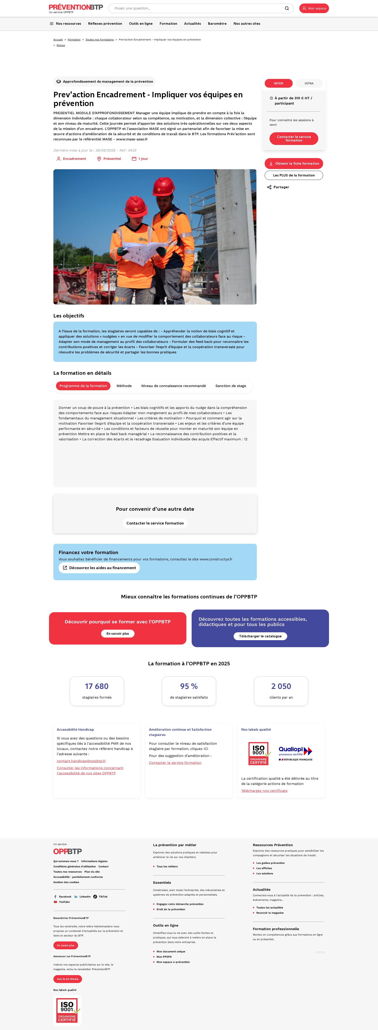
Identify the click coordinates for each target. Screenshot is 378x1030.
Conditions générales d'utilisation (74, 866)
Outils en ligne (165, 925)
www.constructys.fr (216, 559)
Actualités (262, 889)
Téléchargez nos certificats (264, 791)
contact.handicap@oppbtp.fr (81, 761)
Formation (74, 39)
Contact (103, 866)
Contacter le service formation (155, 523)
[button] (314, 8)
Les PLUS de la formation (294, 175)
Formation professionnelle (276, 929)
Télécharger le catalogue (260, 636)
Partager (281, 187)
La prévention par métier (174, 845)
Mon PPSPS (164, 956)
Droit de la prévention (171, 909)
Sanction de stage (230, 386)
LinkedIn (85, 896)
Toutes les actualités (269, 907)
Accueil (58, 39)
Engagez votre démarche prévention (180, 904)
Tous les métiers (167, 866)
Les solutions (264, 873)
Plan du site (92, 871)
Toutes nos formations (100, 39)
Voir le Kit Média (67, 979)
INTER (278, 83)
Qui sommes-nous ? (66, 861)
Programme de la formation (83, 386)
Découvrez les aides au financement (102, 568)
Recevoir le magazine (270, 912)
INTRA (309, 83)
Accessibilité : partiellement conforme (78, 876)
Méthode (124, 386)
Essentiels (162, 882)
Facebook (65, 896)
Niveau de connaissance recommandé (173, 386)
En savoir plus (118, 633)
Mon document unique (171, 951)
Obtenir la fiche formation (297, 163)
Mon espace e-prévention (173, 962)
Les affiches (264, 868)
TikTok (103, 896)
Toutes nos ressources (67, 871)
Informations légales (94, 861)
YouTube (64, 901)
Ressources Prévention (273, 845)
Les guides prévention (270, 862)
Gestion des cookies (66, 882)
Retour (61, 45)
